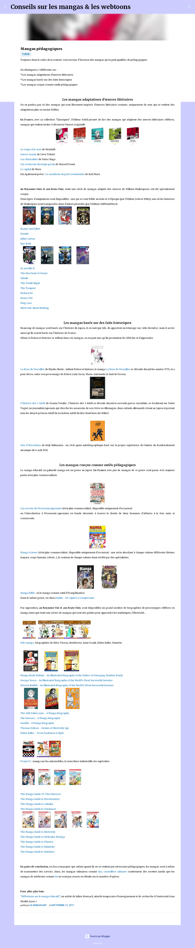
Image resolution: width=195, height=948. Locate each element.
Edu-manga (27, 642)
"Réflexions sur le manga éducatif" (40, 896)
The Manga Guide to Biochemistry (40, 799)
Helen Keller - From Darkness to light (42, 733)
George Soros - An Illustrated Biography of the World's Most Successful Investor (66, 680)
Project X (25, 761)
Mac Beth (25, 243)
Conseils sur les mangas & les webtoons (71, 7)
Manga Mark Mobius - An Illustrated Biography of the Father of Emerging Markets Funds (71, 675)
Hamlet (24, 233)
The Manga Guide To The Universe (40, 794)
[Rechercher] (136, 6)
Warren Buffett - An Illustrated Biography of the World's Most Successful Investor (67, 685)
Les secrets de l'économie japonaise (41, 508)
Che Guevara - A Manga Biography (40, 718)
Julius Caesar (27, 238)
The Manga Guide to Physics (36, 841)
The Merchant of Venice (34, 273)
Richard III (26, 293)
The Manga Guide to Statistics (37, 851)
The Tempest (28, 288)
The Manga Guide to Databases (38, 809)
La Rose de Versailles (32, 369)
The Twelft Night (30, 283)
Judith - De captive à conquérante (75, 597)
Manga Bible (27, 592)
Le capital (25, 169)
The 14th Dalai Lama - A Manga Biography (44, 713)
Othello (24, 278)
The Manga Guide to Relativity (37, 846)
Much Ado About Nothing (34, 308)
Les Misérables (29, 159)
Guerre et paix (28, 154)
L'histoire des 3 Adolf (32, 403)
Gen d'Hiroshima (30, 445)
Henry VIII (26, 298)
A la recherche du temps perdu (37, 164)
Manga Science (29, 552)
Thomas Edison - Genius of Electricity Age (44, 728)
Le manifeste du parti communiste (65, 174)
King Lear (26, 303)
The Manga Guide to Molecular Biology (42, 836)
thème (26, 54)
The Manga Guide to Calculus (36, 804)
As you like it (27, 268)
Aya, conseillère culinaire (112, 871)
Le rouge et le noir (30, 149)
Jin (56, 876)
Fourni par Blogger (100, 936)
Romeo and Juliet (30, 228)
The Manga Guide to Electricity (37, 831)
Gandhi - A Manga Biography (37, 723)
